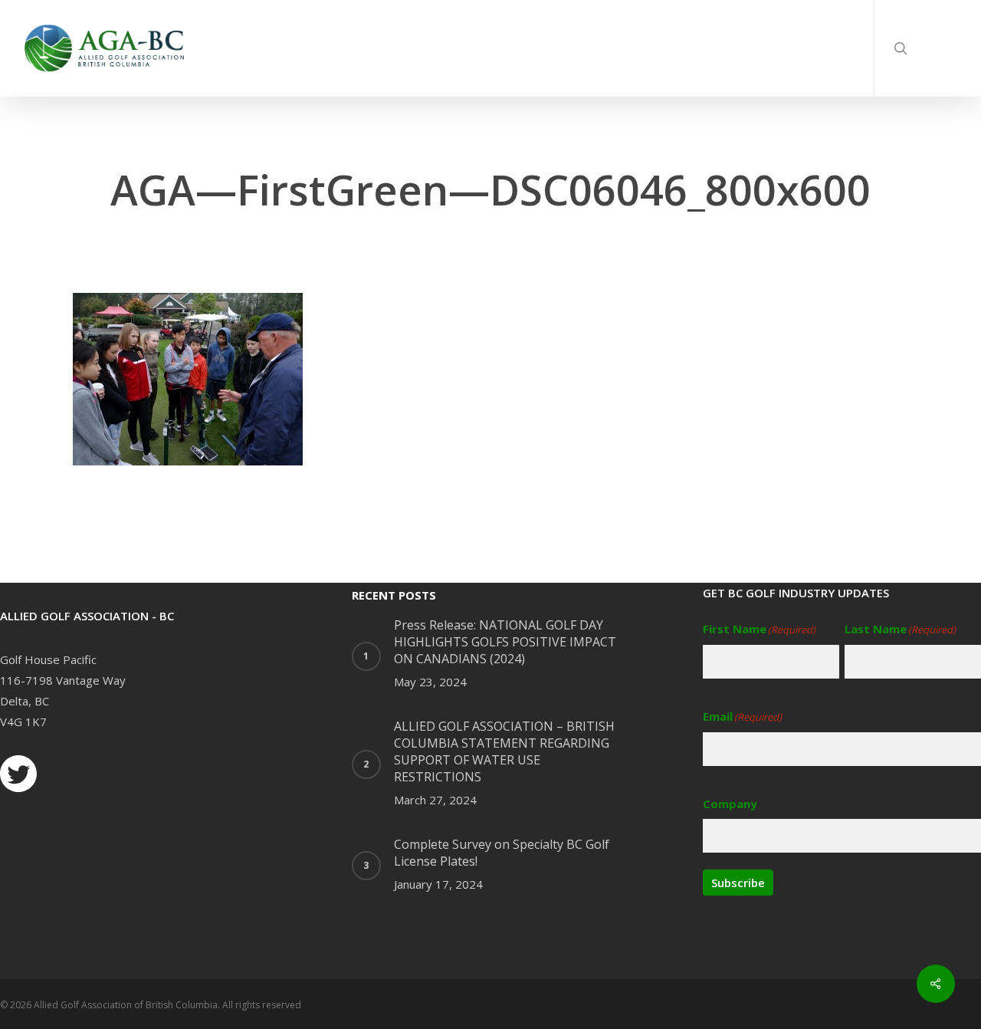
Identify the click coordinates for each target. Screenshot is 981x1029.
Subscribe (738, 882)
